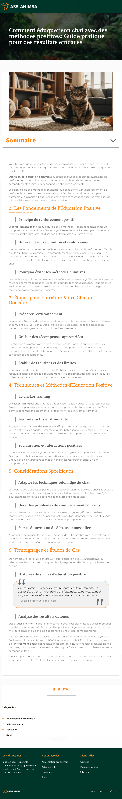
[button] (78, 5)
